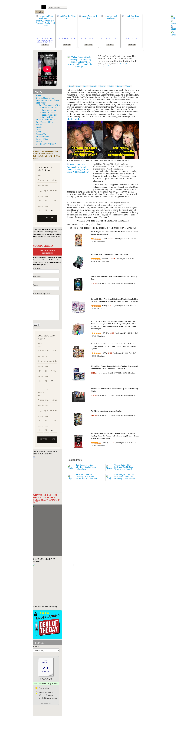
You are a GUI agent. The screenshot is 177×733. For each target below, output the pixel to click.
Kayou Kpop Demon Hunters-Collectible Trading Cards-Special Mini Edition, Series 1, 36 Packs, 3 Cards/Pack (114, 367)
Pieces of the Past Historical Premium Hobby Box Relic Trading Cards (114, 389)
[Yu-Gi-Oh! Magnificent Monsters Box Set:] (78, 419)
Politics (39, 124)
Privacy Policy (42, 136)
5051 (104, 305)
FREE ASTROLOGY (45, 119)
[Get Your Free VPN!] (131, 16)
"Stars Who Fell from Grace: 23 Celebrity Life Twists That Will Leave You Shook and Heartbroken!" (86, 478)
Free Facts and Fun (44, 122)
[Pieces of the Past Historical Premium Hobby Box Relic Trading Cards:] (78, 397)
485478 (105, 333)
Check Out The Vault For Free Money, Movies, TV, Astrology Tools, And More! (45, 40)
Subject (35, 285)
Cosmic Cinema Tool (45, 97)
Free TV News (48, 112)
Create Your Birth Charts (88, 39)
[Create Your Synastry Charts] (110, 16)
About (38, 131)
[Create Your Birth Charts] (88, 16)
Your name (36, 268)
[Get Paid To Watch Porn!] (66, 16)
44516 (104, 258)
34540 (104, 442)
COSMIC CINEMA (43, 245)
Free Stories (41, 102)
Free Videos (47, 117)
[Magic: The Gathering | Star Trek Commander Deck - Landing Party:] (78, 285)
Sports (39, 126)
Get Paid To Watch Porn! (67, 39)
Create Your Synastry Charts (110, 39)
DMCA (39, 141)
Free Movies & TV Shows (47, 100)
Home (38, 95)
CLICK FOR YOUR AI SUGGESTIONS (47, 251)
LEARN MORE (74, 118)
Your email (37, 276)
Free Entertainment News (50, 105)
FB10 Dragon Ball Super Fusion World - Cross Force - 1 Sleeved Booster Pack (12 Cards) (114, 232)
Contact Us (41, 134)
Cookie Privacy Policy (46, 143)
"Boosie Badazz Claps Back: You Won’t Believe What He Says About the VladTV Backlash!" (123, 468)
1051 (104, 238)
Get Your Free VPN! (132, 39)
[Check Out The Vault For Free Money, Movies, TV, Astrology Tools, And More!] (45, 20)
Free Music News (49, 114)
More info (100, 241)
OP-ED (39, 129)
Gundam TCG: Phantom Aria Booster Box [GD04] (109, 254)
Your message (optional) (41, 293)
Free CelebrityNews (50, 107)
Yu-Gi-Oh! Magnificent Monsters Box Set (106, 411)
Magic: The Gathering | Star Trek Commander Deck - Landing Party (114, 277)
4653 (104, 353)
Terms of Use (42, 138)
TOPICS (36, 646)
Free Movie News (49, 109)
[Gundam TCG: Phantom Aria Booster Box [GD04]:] (78, 262)
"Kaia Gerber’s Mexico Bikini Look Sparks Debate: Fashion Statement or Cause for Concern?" (86, 468)
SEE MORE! (45, 45)
